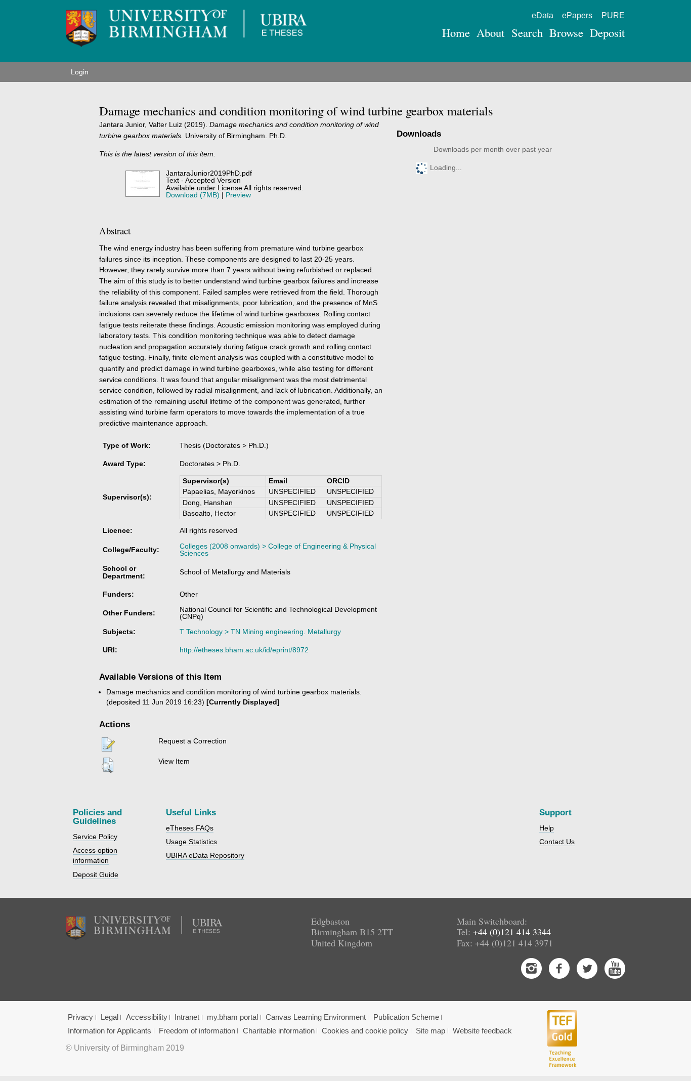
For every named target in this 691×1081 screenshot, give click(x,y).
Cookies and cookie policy (365, 1031)
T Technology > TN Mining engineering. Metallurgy (260, 632)
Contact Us (557, 842)
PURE (613, 15)
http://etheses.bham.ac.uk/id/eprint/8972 (244, 650)
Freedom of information (197, 1031)
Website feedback (482, 1031)
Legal (109, 1017)
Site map (430, 1031)
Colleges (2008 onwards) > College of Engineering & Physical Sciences (278, 549)
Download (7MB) (193, 195)
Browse (566, 32)
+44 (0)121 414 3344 (512, 932)
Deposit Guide (95, 874)
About (490, 32)
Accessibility (146, 1017)
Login (80, 72)
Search (527, 32)
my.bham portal (232, 1017)
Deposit (607, 32)
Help (546, 828)
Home (456, 32)
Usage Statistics (191, 842)
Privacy (80, 1017)
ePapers (577, 15)
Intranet (187, 1017)
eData (542, 15)
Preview (238, 195)
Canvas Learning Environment (316, 1017)
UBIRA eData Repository (205, 855)
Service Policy (95, 837)
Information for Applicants (109, 1031)
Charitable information (279, 1031)
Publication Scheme (406, 1017)
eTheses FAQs (189, 828)
